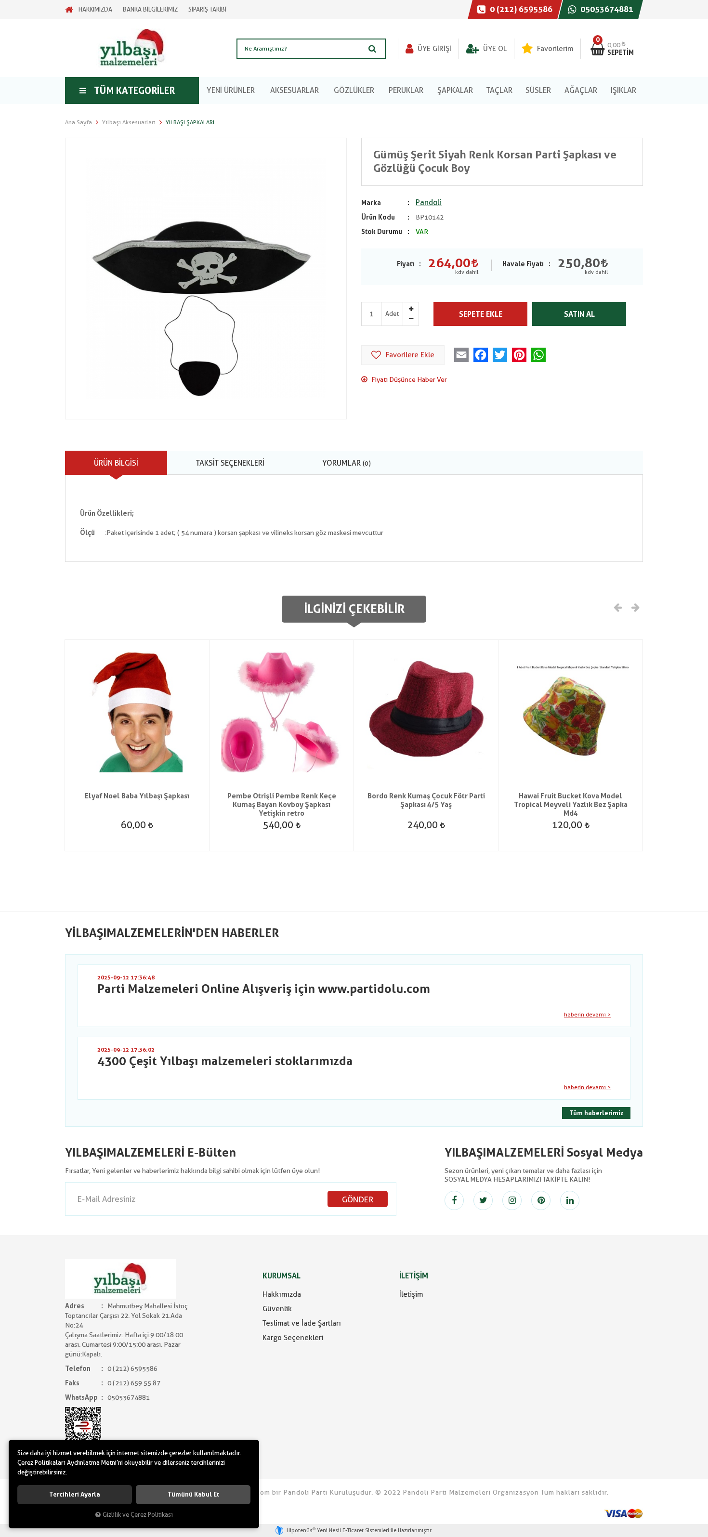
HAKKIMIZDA (95, 9)
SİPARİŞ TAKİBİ (207, 9)
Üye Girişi (433, 48)
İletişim (411, 1294)
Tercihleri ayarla (74, 1494)
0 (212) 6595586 (520, 9)
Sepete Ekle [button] (480, 314)
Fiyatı (405, 264)
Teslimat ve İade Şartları (301, 1323)
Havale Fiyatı (523, 264)
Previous (618, 607)
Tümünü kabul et (193, 1494)
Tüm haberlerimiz (596, 1113)
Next (635, 607)
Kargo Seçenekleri (292, 1337)
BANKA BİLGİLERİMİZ (150, 9)
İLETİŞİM (413, 1275)
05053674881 (605, 9)
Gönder (357, 1199)
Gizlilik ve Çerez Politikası (138, 1514)
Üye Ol (494, 48)
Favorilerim (554, 48)
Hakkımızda (281, 1294)
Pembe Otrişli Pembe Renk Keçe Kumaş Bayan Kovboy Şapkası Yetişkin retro (281, 805)
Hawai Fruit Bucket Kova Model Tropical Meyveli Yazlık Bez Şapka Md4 (571, 805)
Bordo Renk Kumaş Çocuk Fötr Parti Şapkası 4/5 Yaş (426, 800)
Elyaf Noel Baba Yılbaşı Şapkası (137, 796)
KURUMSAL (281, 1275)
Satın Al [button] (579, 314)
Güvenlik (277, 1308)
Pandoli (429, 202)
